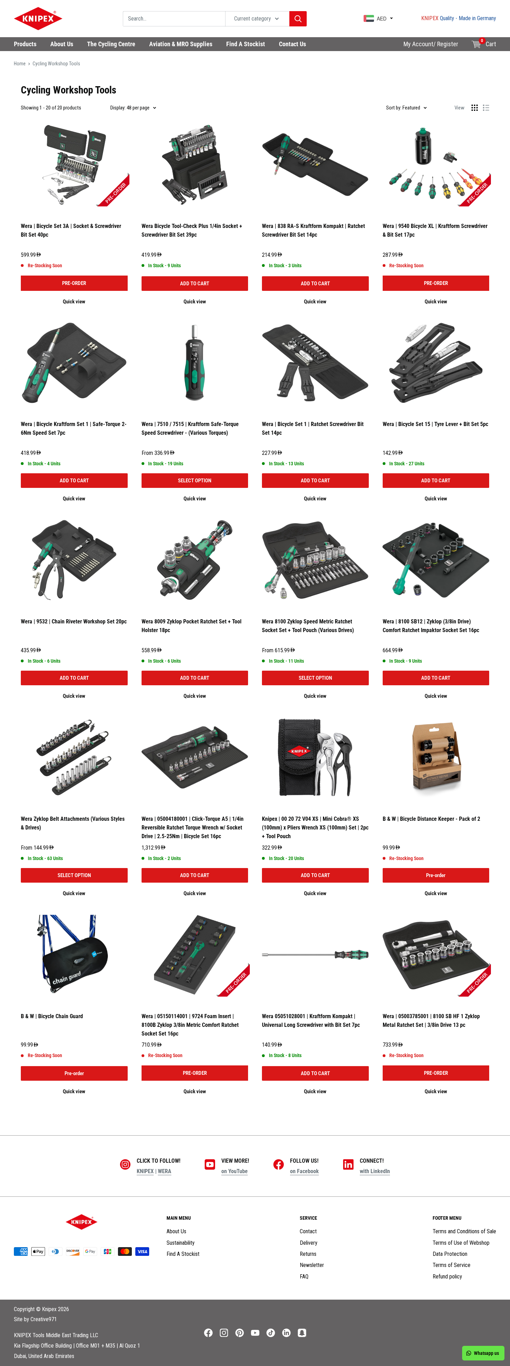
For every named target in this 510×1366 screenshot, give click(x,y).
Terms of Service (451, 1265)
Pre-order (435, 875)
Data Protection (450, 1254)
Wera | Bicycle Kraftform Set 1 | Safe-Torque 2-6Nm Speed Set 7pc (74, 428)
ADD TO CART (194, 283)
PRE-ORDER (74, 283)
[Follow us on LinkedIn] (286, 1332)
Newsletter (312, 1265)
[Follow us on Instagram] (224, 1332)
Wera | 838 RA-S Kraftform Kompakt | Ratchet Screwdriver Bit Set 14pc (313, 230)
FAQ (304, 1276)
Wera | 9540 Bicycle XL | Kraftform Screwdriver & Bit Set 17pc (435, 230)
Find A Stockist (183, 1254)
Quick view (74, 301)
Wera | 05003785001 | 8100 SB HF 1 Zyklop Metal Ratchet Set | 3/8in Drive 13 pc (431, 1020)
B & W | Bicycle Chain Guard (52, 1016)
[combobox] (174, 18)
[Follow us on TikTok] (270, 1332)
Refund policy (447, 1276)
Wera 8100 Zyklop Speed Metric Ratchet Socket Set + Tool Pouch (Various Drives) (308, 625)
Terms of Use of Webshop (461, 1243)
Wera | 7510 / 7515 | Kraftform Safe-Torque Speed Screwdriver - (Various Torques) (190, 428)
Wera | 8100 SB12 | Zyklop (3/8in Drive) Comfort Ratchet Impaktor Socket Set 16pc (431, 625)
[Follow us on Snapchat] (302, 1332)
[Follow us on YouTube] (255, 1332)
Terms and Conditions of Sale (464, 1231)
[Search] (298, 18)
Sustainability (181, 1243)
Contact (308, 1231)
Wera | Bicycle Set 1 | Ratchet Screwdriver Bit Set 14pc (313, 428)
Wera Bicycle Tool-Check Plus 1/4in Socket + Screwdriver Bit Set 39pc (192, 230)
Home (20, 63)
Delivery (308, 1243)
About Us (176, 1231)
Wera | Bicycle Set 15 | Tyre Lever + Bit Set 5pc (435, 424)
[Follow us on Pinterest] (239, 1332)
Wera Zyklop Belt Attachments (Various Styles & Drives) (73, 823)
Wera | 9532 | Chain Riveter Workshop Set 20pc (74, 621)
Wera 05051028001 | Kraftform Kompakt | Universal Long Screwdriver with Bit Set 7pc (311, 1020)
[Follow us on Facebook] (208, 1332)
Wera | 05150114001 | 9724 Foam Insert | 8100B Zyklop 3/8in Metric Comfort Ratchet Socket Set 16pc (190, 1025)
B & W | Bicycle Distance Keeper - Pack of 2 (431, 819)
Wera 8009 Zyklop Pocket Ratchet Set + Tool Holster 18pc (191, 625)
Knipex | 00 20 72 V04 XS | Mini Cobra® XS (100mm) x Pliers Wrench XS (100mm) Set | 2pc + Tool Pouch (315, 828)
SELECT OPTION (194, 480)
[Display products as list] (486, 108)
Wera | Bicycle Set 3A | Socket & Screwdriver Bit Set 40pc (71, 230)
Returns (308, 1254)
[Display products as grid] (474, 108)
